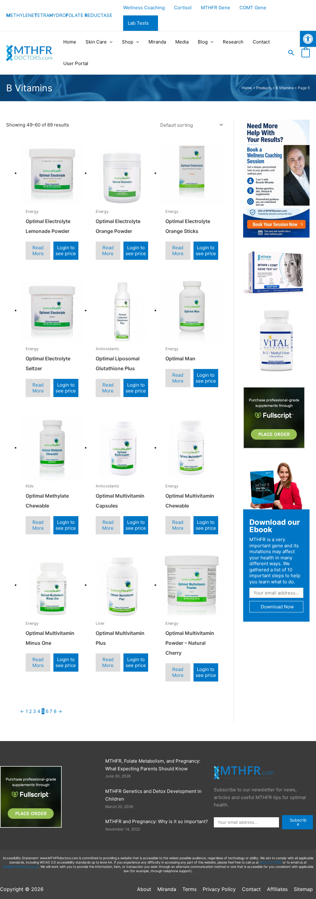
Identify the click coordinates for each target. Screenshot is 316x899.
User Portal (75, 63)
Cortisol (183, 7)
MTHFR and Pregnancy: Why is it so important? (156, 821)
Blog (203, 42)
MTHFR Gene (215, 7)
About (144, 889)
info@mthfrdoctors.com (21, 867)
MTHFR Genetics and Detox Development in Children (153, 795)
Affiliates (277, 889)
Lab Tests (138, 23)
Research (233, 42)
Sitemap (303, 889)
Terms (189, 889)
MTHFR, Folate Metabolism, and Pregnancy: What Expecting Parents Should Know (152, 765)
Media (182, 42)
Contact (261, 42)
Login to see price (66, 251)
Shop (127, 42)
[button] (291, 53)
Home (69, 42)
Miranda (157, 42)
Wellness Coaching (144, 7)
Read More (38, 251)
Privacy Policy (219, 889)
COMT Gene (252, 7)
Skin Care (96, 42)
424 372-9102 (271, 862)
